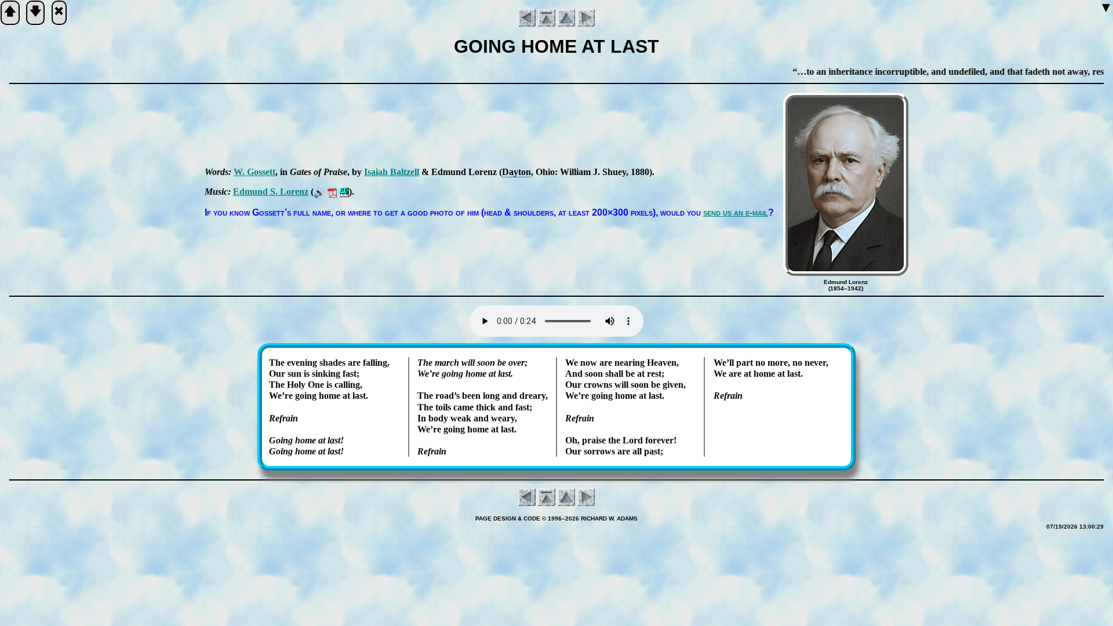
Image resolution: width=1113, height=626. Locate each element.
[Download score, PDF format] (332, 191)
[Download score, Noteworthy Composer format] (344, 191)
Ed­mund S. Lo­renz (270, 191)
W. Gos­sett (254, 172)
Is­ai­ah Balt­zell (391, 172)
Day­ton (516, 172)
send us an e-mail (735, 212)
